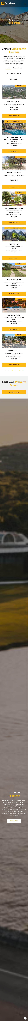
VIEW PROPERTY (14, 115)
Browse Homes (14, 392)
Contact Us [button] (14, 820)
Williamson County (14, 73)
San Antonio (17, 68)
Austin (8, 68)
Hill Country (14, 79)
